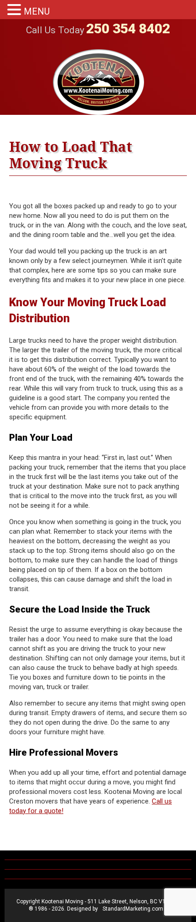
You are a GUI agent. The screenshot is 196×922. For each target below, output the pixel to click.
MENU (37, 11)
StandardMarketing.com (133, 909)
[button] (15, 10)
